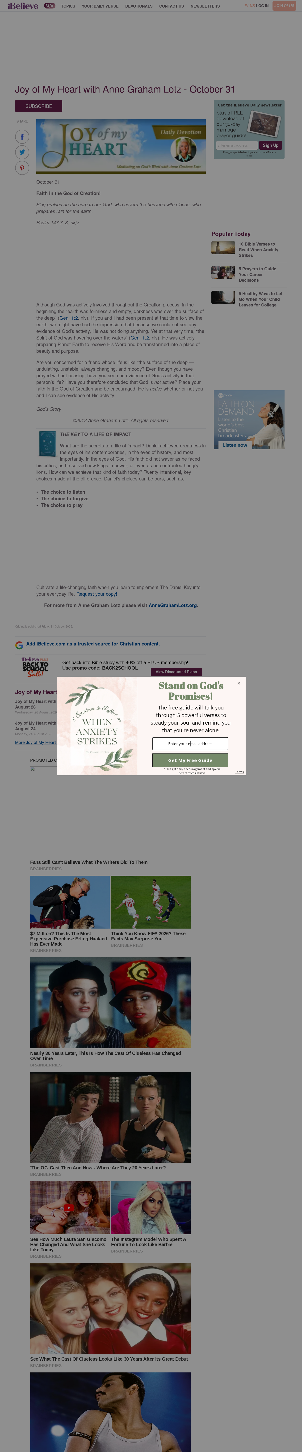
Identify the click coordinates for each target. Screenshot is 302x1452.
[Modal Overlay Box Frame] (151, 726)
